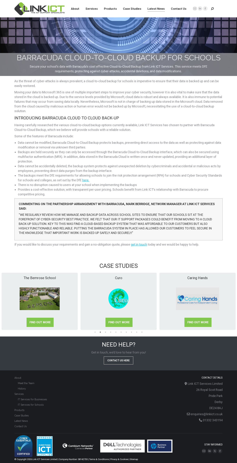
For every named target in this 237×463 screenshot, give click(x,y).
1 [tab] (95, 332)
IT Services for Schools (31, 404)
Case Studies (21, 415)
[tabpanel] (40, 301)
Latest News (21, 421)
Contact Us (20, 426)
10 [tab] (142, 332)
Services (19, 394)
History (22, 388)
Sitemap (134, 459)
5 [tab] (116, 332)
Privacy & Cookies (119, 459)
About (17, 377)
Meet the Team (26, 383)
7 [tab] (126, 332)
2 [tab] (100, 332)
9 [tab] (136, 332)
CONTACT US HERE (118, 360)
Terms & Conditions (99, 459)
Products (19, 410)
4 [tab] (110, 332)
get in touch (139, 244)
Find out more (40, 322)
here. (85, 180)
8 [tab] (131, 332)
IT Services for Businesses (32, 399)
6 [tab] (121, 332)
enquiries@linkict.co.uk (207, 414)
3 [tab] (105, 332)
